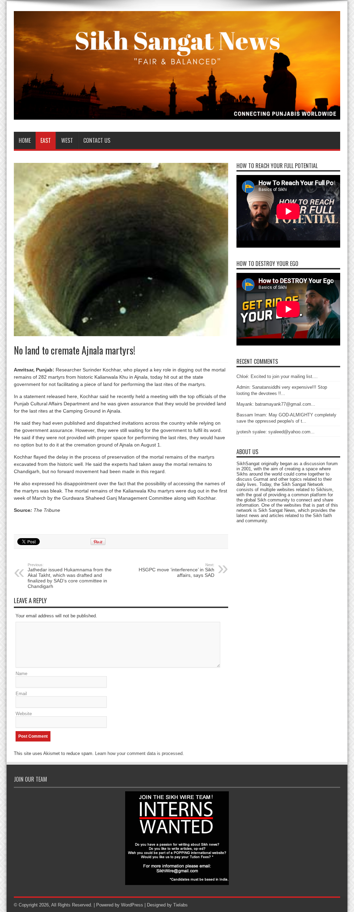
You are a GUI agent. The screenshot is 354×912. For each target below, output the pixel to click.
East (45, 140)
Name (21, 673)
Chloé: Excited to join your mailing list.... (277, 376)
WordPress (132, 905)
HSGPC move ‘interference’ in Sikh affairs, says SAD (176, 570)
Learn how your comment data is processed (139, 753)
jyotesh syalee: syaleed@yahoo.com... (275, 431)
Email (21, 693)
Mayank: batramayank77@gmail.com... (275, 404)
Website (24, 713)
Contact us (96, 140)
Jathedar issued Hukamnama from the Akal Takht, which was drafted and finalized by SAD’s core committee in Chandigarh (70, 576)
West (67, 140)
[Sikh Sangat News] (177, 114)
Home (25, 140)
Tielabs (180, 905)
